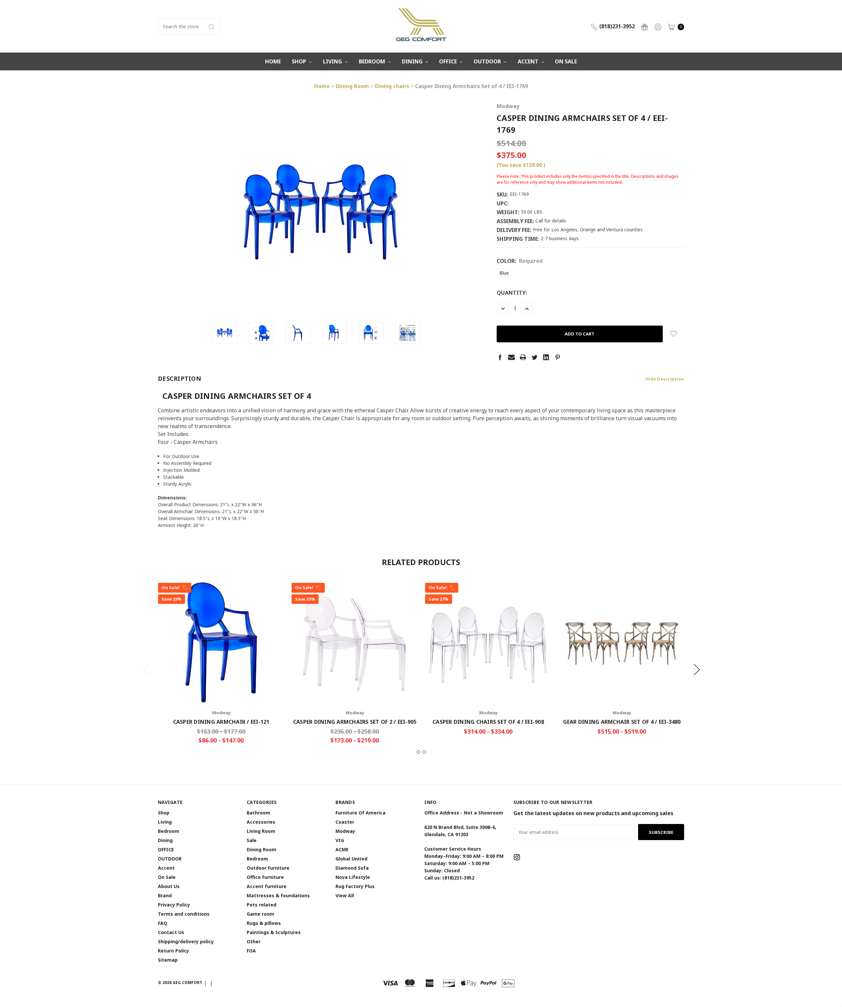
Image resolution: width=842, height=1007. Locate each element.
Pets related (261, 905)
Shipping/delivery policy (186, 941)
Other (253, 941)
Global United (351, 859)
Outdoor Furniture (268, 868)
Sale (252, 840)
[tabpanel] (221, 666)
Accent (529, 61)
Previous (145, 669)
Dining (413, 61)
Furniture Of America (360, 813)
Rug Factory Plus (355, 886)
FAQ (162, 923)
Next (696, 669)
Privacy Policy (174, 905)
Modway (345, 831)
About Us (169, 886)
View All (344, 895)
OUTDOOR (488, 61)
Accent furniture (266, 886)
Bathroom (258, 813)
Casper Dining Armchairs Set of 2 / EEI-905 (355, 721)
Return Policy (173, 951)
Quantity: (512, 292)
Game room (260, 914)
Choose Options (221, 683)
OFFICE (448, 61)
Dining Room (261, 849)
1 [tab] (418, 752)
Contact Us (171, 932)
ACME (342, 849)
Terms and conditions (184, 914)
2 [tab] (424, 752)
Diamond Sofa (352, 868)
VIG (339, 840)
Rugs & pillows (264, 923)
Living (333, 61)
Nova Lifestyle (352, 877)
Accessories (261, 822)
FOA (251, 951)
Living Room (261, 831)
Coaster (344, 822)
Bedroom (372, 61)
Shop (300, 61)
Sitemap (168, 960)
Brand (165, 895)
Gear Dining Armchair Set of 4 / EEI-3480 (622, 721)
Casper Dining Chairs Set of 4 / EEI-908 (488, 721)
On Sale (566, 61)
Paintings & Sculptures (274, 932)
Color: (520, 260)
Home (273, 61)
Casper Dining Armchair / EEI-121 (221, 721)
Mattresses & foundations (278, 895)
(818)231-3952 (616, 26)
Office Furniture (265, 877)
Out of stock (622, 683)
